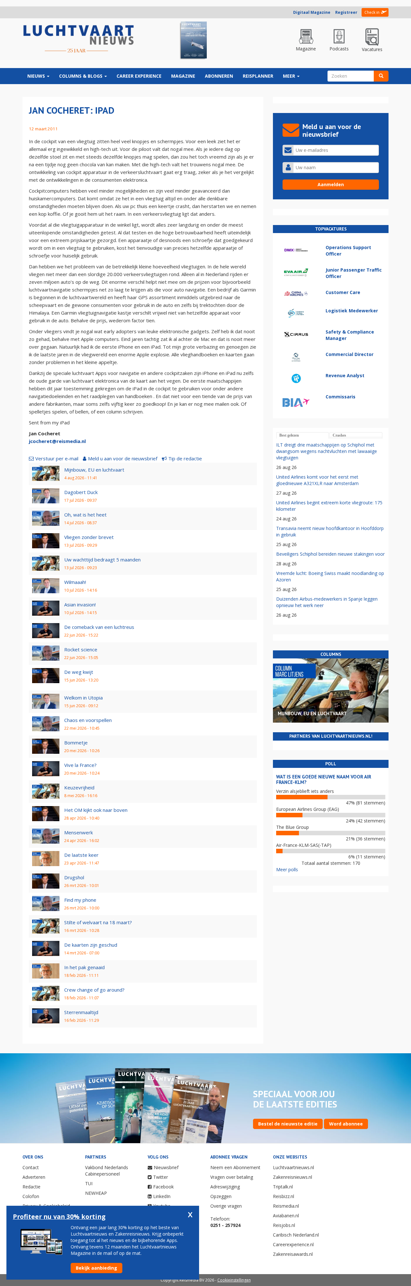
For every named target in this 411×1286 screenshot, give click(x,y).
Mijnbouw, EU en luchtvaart (94, 469)
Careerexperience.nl (293, 1244)
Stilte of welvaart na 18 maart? (98, 922)
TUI (88, 1183)
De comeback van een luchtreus (99, 627)
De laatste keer (81, 855)
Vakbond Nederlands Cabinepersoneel (106, 1170)
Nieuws (36, 76)
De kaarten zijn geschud (90, 945)
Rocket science (80, 649)
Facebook (163, 1187)
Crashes (339, 435)
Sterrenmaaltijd (81, 1012)
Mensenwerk (78, 832)
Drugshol (74, 877)
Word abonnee (346, 1124)
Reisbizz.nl (283, 1196)
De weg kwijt (78, 672)
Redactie (31, 1187)
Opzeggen (221, 1196)
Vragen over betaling (231, 1177)
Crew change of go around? (94, 989)
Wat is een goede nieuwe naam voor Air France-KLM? (323, 779)
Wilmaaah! (75, 582)
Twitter (160, 1177)
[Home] (78, 39)
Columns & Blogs (81, 76)
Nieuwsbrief (166, 1167)
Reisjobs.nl (284, 1225)
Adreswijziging (225, 1187)
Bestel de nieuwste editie (288, 1124)
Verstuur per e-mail (56, 458)
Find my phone (80, 900)
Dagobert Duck (81, 492)
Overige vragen (226, 1206)
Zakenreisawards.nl (293, 1254)
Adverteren (33, 1177)
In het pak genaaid (84, 967)
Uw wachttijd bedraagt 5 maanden (102, 559)
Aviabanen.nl (286, 1215)
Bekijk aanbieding (96, 1268)
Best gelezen (289, 435)
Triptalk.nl (283, 1187)
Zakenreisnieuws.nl (292, 1177)
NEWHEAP (96, 1193)
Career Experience (139, 76)
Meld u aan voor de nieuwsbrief (122, 458)
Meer (289, 76)
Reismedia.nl (286, 1206)
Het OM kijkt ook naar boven (95, 810)
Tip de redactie (185, 458)
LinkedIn (162, 1196)
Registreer (346, 12)
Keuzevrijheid (79, 787)
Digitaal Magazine (311, 12)
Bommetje (76, 742)
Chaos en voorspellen (88, 720)
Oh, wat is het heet (85, 514)
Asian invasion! (80, 604)
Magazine (183, 76)
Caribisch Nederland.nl (296, 1235)
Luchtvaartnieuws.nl (293, 1167)
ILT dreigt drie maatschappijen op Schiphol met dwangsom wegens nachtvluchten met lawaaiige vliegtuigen (326, 451)
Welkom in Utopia (83, 697)
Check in (372, 12)
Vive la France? (80, 765)
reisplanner (258, 76)
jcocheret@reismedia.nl (57, 441)
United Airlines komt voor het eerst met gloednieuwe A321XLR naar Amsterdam (317, 480)
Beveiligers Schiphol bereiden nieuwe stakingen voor (330, 554)
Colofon (30, 1196)
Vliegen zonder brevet (89, 537)
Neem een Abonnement (235, 1167)
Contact (30, 1167)
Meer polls (287, 869)
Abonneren (219, 76)
